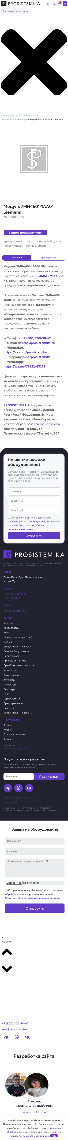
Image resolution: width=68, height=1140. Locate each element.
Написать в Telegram (34, 1112)
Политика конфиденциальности (16, 797)
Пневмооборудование (16, 651)
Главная (6, 115)
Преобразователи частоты (18, 665)
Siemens (40, 245)
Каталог (16, 115)
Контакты (8, 739)
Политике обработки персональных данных (32, 898)
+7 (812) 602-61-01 (14, 597)
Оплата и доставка (14, 734)
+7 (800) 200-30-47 (36, 338)
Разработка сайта (10, 802)
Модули (24, 119)
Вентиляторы (11, 670)
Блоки (6, 632)
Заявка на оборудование (15, 748)
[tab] (16, 257)
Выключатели (11, 675)
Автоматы (9, 679)
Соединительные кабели (17, 646)
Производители (15, 982)
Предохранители (13, 703)
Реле (6, 693)
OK (54, 1135)
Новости (8, 729)
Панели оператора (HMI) (17, 637)
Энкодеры (9, 689)
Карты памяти (11, 698)
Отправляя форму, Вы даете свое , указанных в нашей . (34, 894)
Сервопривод (11, 655)
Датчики (8, 641)
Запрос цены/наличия (25, 232)
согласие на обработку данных (26, 521)
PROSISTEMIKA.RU (49, 276)
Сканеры (8, 708)
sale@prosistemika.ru (15, 610)
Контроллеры (11, 627)
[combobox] (15, 11)
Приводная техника (14, 660)
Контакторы (10, 684)
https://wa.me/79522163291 (24, 366)
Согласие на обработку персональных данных (22, 800)
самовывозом (46, 424)
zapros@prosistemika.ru (36, 343)
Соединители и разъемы (17, 712)
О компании (12, 989)
